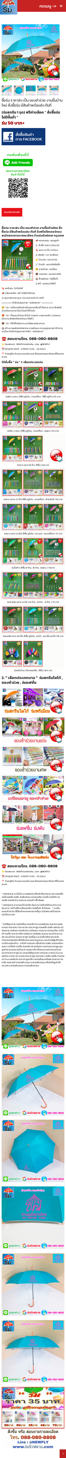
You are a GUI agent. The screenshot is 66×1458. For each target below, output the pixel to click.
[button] (61, 6)
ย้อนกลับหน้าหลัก (12, 212)
